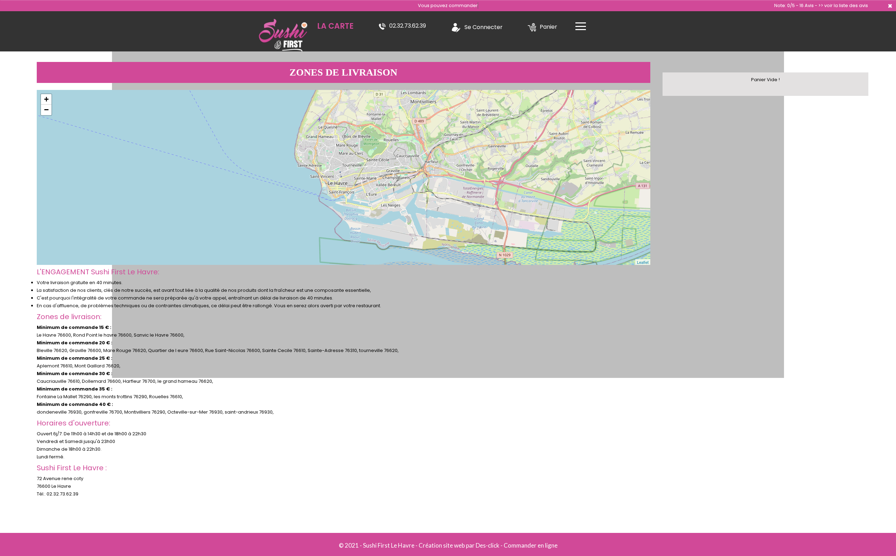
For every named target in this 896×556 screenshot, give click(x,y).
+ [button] (46, 99)
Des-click (487, 545)
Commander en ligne (531, 545)
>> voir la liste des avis (843, 5)
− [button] (46, 109)
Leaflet (643, 262)
